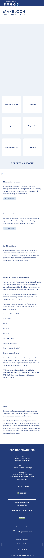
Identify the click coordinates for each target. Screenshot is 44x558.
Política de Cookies (22, 544)
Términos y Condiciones (22, 539)
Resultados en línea (11, 1)
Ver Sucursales (22, 480)
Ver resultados (9, 228)
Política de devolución (22, 550)
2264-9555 (23, 505)
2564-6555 (23, 493)
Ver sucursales (9, 198)
